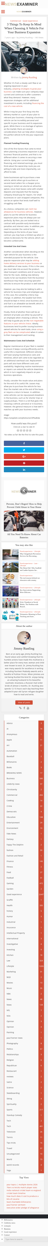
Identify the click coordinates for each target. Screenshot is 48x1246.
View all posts (24, 702)
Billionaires (8, 1220)
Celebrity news (9, 1223)
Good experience (30, 21)
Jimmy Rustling (26, 37)
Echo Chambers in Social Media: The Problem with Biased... (29, 604)
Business (7, 1229)
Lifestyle (37, 551)
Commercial (15, 21)
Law (35, 563)
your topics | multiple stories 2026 (22, 1184)
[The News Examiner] (21, 4)
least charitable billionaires (19, 1202)
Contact (7, 1235)
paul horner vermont (16, 1205)
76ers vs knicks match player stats (22, 1187)
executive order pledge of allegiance (23, 1207)
